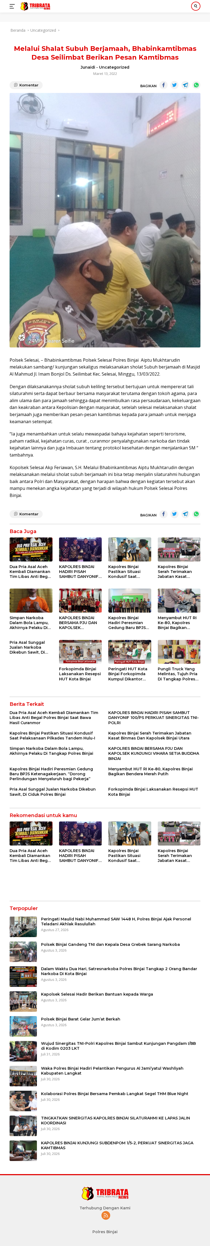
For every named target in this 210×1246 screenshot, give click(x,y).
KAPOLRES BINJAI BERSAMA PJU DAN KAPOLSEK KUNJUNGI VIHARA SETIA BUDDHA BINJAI (78, 622)
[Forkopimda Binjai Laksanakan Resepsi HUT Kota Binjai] (80, 652)
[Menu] (13, 6)
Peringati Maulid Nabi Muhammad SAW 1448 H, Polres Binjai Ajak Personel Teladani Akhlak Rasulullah (116, 921)
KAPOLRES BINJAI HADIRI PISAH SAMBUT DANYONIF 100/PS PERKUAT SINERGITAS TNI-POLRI (78, 571)
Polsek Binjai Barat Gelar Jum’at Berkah (80, 1019)
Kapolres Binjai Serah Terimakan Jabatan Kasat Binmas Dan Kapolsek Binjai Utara (175, 571)
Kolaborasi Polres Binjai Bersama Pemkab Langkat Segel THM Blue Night (114, 1093)
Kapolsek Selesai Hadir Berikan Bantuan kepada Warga (97, 994)
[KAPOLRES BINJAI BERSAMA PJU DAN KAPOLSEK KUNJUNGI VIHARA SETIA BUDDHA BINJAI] (80, 601)
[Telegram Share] (185, 85)
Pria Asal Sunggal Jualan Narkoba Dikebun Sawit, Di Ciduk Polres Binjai (28, 647)
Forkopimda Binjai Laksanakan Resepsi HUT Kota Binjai (80, 673)
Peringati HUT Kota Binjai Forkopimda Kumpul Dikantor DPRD (127, 674)
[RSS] (105, 1216)
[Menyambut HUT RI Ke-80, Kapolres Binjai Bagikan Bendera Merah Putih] (179, 601)
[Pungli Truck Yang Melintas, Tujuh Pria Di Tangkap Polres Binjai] (179, 652)
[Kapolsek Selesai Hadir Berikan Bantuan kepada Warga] (23, 1001)
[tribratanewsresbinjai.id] (34, 6)
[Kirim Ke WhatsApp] (196, 85)
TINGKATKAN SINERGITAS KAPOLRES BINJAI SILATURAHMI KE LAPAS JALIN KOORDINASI (115, 1120)
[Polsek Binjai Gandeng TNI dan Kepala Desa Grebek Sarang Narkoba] (23, 951)
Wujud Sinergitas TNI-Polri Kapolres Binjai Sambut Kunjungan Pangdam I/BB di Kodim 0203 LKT (118, 1046)
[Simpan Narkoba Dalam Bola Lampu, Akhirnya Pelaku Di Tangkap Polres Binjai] (31, 601)
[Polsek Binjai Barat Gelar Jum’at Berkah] (23, 1026)
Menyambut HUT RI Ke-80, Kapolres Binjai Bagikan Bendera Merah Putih (179, 622)
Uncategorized (114, 67)
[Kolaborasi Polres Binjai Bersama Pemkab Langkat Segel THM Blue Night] (23, 1101)
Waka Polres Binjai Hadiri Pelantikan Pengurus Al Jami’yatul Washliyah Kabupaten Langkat (112, 1071)
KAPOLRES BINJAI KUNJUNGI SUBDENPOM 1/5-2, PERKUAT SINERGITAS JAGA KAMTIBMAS (117, 1145)
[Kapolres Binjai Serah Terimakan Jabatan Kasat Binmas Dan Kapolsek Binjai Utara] (179, 549)
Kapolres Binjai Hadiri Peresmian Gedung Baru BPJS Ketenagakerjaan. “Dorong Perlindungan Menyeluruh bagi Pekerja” (127, 622)
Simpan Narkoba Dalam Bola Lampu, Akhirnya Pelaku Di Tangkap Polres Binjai (29, 622)
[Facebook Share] (163, 85)
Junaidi (88, 67)
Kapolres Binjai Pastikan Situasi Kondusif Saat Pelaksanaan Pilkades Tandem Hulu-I (126, 571)
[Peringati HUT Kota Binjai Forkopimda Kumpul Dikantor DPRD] (129, 652)
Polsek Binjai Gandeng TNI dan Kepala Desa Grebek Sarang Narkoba (110, 944)
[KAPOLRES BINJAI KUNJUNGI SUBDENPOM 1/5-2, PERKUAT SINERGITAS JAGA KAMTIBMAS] (23, 1150)
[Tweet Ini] (174, 85)
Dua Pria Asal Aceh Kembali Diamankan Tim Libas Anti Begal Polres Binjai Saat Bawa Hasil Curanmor (30, 571)
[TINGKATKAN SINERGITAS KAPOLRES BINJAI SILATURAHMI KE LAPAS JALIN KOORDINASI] (23, 1126)
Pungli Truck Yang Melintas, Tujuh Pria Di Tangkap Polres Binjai (177, 674)
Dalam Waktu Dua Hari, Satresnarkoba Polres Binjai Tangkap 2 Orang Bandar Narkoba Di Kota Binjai (119, 971)
